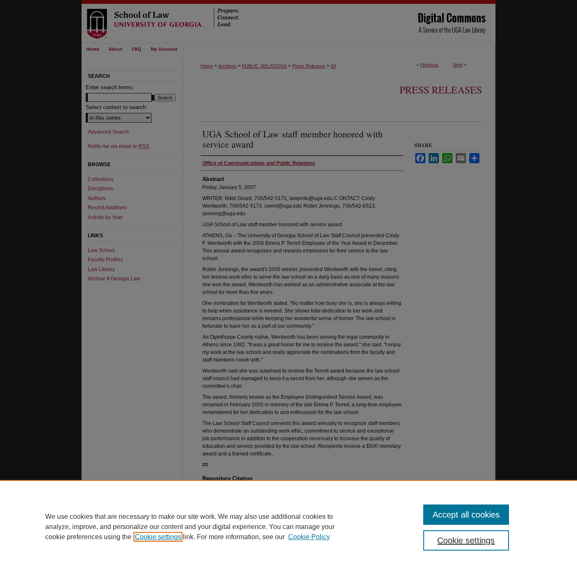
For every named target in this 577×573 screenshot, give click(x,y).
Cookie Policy (309, 536)
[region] (288, 526)
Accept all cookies (466, 514)
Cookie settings (158, 536)
